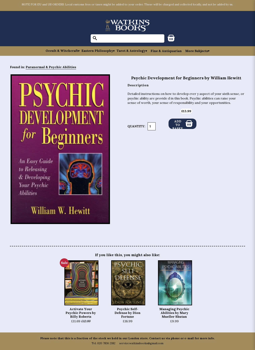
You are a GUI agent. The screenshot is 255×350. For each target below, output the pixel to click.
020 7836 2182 (106, 343)
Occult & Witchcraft (62, 50)
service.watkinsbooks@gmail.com (141, 343)
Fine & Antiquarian (166, 50)
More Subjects (196, 50)
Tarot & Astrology (131, 50)
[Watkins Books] (127, 26)
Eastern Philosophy (97, 50)
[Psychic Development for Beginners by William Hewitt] (60, 149)
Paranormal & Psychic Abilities (51, 67)
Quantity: (136, 126)
